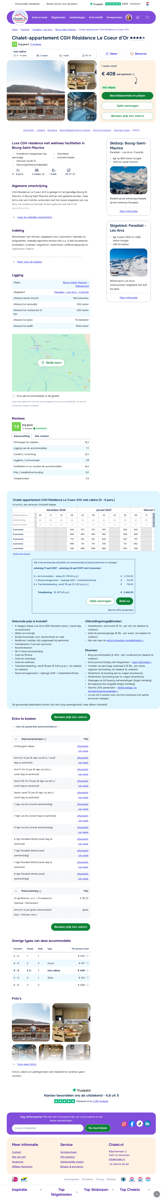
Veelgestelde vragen (72, 1161)
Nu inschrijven (98, 1128)
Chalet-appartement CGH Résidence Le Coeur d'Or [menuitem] (104, 29)
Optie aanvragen (100, 601)
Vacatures (17, 1161)
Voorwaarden (71, 1179)
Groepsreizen (114, 17)
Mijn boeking (67, 1157)
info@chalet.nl (117, 1159)
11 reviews (35, 44)
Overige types (122, 130)
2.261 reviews (100, 1101)
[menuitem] (16, 29)
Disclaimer (87, 1179)
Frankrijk (25, 29)
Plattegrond (82, 286)
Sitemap (111, 1179)
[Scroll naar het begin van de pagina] (157, 1194)
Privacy (100, 1179)
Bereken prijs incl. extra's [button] (127, 116)
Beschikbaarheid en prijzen (75, 130)
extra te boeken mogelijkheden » (125, 640)
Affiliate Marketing (22, 1166)
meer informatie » (141, 662)
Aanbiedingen (77, 17)
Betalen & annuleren (71, 1166)
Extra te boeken (102, 130)
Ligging (41, 130)
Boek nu (124, 601)
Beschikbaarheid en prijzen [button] (127, 95)
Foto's (136, 130)
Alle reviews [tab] (42, 436)
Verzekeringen (68, 1152)
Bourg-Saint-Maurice (65, 29)
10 (92, 117)
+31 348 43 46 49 (119, 1164)
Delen (113, 53)
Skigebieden (58, 17)
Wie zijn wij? (19, 1157)
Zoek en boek (39, 17)
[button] (51, 363)
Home (15, 29)
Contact (16, 1152)
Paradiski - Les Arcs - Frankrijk (71, 292)
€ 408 (109, 73)
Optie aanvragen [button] (127, 105)
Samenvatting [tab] (22, 436)
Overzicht (28, 130)
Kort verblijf (96, 17)
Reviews (52, 130)
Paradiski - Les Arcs (42, 29)
